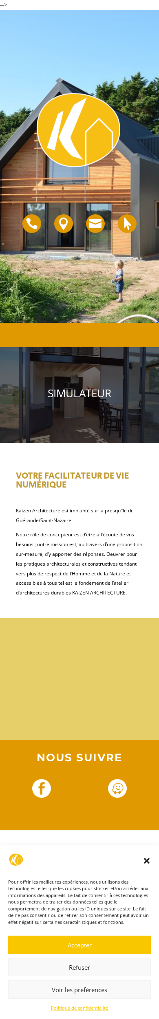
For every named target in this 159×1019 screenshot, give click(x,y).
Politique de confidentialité (79, 1008)
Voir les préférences (79, 990)
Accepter (80, 945)
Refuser (79, 967)
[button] (147, 861)
